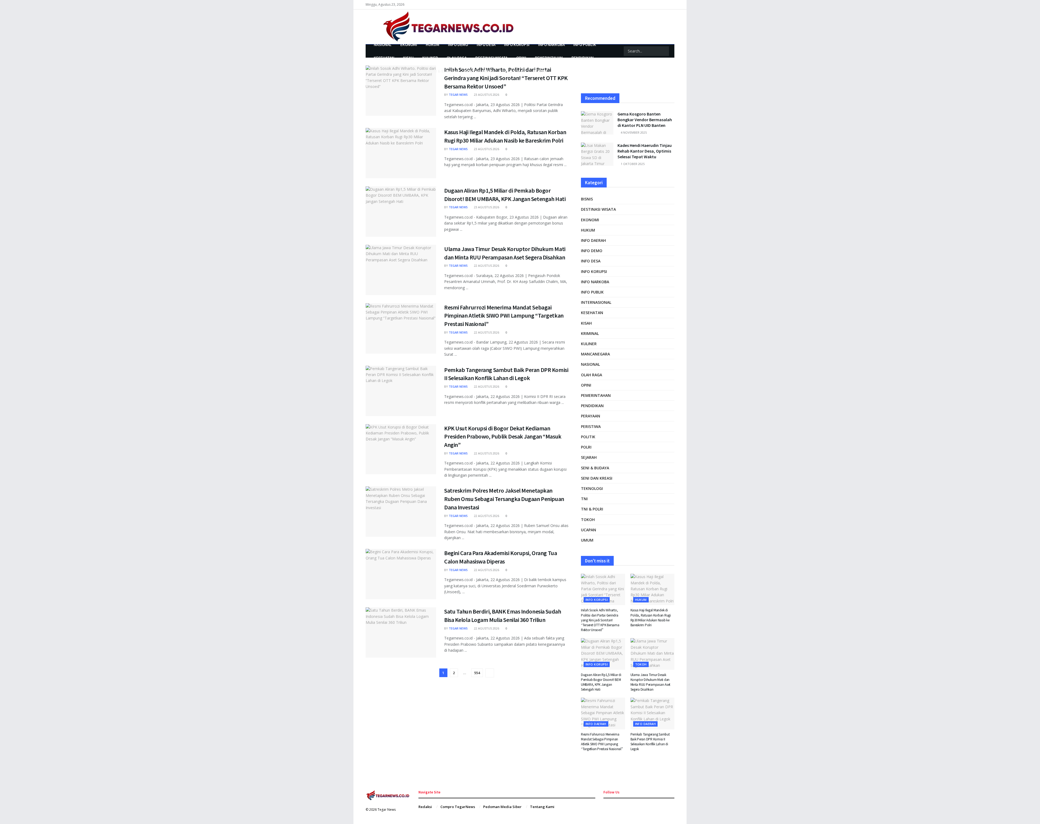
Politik (588, 436)
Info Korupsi (516, 44)
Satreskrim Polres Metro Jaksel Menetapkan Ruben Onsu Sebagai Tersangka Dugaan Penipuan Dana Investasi (504, 499)
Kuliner (430, 57)
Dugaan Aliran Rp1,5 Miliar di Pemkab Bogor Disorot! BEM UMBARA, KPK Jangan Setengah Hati (601, 682)
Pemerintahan (549, 57)
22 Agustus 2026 (486, 265)
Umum (587, 540)
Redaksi (425, 806)
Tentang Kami (542, 806)
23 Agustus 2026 (486, 95)
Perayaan (383, 71)
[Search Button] (664, 51)
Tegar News (458, 95)
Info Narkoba (551, 44)
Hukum (432, 44)
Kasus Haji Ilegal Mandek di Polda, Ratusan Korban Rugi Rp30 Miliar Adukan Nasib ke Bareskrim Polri (650, 617)
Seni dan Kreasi (479, 71)
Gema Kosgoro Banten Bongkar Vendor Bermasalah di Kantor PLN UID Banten (645, 119)
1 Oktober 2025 (632, 164)
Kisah (408, 57)
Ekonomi (408, 44)
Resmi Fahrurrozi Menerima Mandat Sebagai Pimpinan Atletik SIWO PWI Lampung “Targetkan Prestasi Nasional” (504, 316)
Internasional (596, 302)
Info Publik (584, 44)
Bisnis (587, 199)
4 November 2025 (633, 132)
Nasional (383, 44)
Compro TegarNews (457, 806)
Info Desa (486, 44)
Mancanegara (595, 354)
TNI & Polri (513, 71)
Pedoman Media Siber (502, 806)
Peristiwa (410, 71)
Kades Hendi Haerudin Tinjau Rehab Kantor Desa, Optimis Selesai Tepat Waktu (645, 151)
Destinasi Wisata (491, 57)
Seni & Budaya (442, 71)
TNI (584, 498)
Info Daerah (593, 240)
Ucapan (540, 71)
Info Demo (458, 44)
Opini (521, 57)
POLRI (586, 447)
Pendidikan (582, 57)
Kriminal (590, 333)
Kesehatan (384, 57)
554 (477, 672)
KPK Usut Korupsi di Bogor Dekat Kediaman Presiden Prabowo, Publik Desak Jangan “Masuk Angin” (502, 436)
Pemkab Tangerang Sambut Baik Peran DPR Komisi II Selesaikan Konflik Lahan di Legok (650, 742)
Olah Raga (457, 57)
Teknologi (592, 488)
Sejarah (589, 457)
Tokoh (588, 519)
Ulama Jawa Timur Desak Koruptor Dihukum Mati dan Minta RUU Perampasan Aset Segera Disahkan (650, 682)
